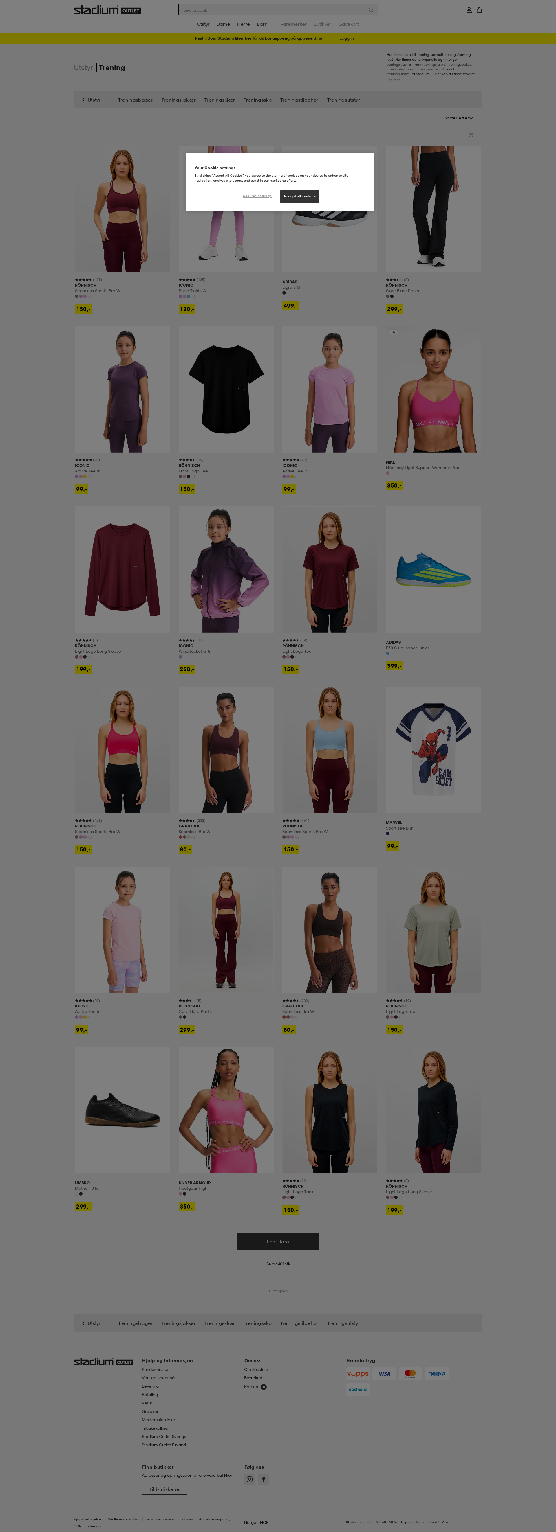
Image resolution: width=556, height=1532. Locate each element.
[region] (280, 182)
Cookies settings (257, 196)
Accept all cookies (300, 196)
